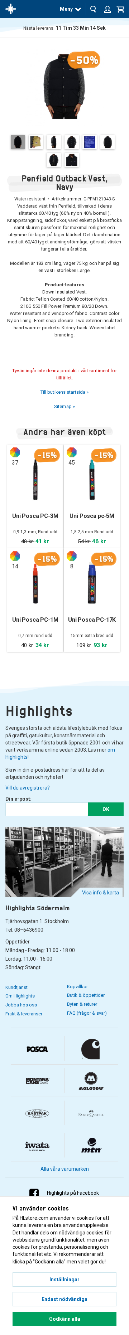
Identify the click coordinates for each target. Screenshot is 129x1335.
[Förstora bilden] (64, 86)
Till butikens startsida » (64, 392)
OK (105, 809)
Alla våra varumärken (64, 1169)
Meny (66, 9)
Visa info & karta (100, 892)
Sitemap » (64, 406)
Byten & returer (82, 1004)
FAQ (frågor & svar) (87, 1013)
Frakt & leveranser (23, 1013)
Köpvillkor (77, 986)
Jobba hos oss (21, 1005)
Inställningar (64, 1279)
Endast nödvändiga (64, 1299)
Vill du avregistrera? (27, 788)
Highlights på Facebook (73, 1193)
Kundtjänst (16, 987)
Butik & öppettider (86, 995)
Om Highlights (20, 996)
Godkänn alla (64, 1319)
